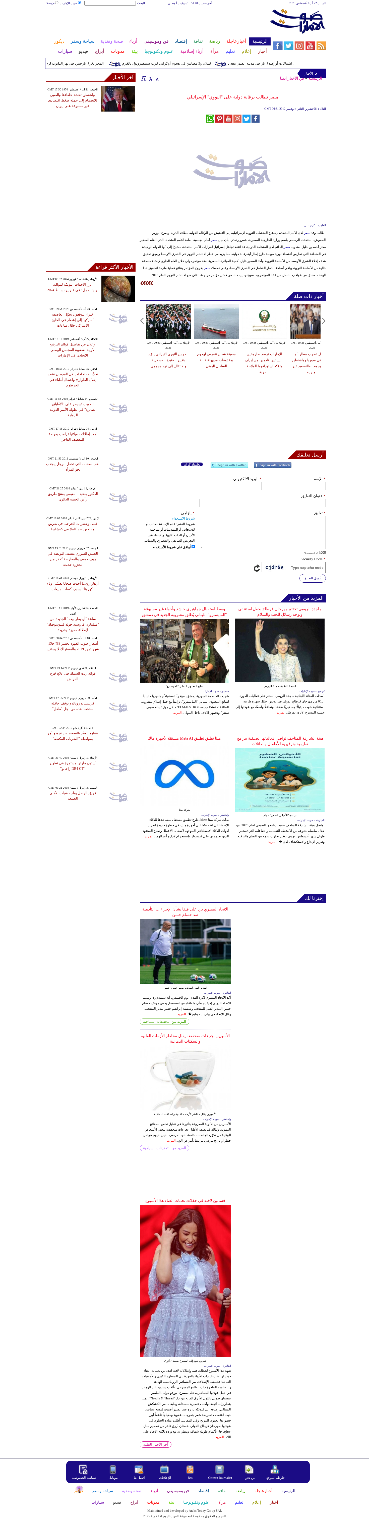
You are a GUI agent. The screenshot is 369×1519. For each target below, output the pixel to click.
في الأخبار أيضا (292, 78)
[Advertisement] (158, 22)
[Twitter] (229, 467)
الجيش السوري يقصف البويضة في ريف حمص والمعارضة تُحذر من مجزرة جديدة (73, 559)
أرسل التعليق (313, 578)
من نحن (250, 1478)
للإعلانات (165, 1478)
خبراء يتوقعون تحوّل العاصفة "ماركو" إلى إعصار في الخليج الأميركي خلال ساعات (72, 320)
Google (50, 3)
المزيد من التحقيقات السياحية (164, 1022)
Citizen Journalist (220, 1478)
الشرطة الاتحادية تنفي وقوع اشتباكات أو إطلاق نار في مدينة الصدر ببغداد (298, 63)
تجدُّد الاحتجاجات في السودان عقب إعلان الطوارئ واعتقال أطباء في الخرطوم (73, 379)
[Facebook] (273, 467)
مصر (307, 233)
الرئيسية (315, 78)
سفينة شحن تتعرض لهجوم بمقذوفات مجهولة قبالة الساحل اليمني (216, 360)
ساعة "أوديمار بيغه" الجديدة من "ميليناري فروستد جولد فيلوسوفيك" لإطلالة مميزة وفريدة (73, 624)
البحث (141, 3)
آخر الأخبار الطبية (155, 1444)
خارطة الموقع (275, 1478)
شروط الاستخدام (183, 518)
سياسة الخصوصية (84, 1478)
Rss (190, 1478)
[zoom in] (143, 78)
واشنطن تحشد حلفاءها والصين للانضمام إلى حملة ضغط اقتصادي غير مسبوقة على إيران (72, 100)
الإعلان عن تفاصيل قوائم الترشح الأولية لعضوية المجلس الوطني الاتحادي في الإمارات (72, 349)
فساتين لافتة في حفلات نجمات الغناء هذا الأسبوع (185, 1200)
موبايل (113, 1478)
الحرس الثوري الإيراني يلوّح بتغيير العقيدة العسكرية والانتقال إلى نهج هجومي (168, 360)
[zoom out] (157, 78)
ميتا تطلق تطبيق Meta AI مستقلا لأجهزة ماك (184, 738)
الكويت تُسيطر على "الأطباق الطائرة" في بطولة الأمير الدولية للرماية (72, 409)
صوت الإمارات (68, 3)
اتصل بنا (139, 1478)
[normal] (150, 78)
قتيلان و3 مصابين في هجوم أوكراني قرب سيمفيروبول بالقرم (184, 63)
